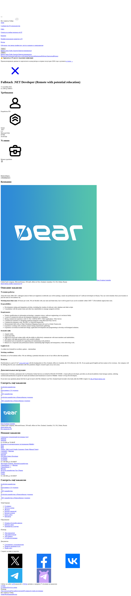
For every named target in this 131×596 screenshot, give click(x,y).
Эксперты (31, 56)
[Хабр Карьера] (8, 19)
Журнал (55, 56)
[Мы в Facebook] (44, 567)
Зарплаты (50, 56)
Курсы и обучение (22, 56)
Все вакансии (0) (16, 283)
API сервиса (9, 536)
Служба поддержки (11, 538)
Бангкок (11, 451)
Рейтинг (44, 56)
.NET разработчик (7, 394)
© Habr (3, 586)
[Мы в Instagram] (101, 567)
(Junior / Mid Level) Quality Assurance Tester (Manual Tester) (19, 449)
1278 (13, 584)
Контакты (8, 516)
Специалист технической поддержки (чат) (14, 437)
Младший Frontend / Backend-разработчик (14, 463)
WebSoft (3, 438)
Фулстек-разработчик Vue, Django (12, 470)
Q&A (6, 594)
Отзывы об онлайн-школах (13, 523)
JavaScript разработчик (8, 387)
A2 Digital (4, 458)
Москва (15, 465)
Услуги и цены (9, 508)
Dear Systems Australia (104, 280)
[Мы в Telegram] (15, 582)
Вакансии (4, 56)
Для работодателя (10, 534)
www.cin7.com (23, 363)
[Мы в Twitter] (15, 567)
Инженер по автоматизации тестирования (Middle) (17, 444)
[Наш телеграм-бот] (44, 582)
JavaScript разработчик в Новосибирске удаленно (17, 397)
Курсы (15, 594)
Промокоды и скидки (12, 526)
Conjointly (4, 451)
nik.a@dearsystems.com (97, 379)
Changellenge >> (6, 465)
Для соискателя (10, 533)
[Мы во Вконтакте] (72, 567)
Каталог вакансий (10, 511)
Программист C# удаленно (9, 390)
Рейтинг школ (9, 524)
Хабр (2, 594)
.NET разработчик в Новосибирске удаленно (15, 401)
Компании (38, 56)
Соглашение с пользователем (14, 544)
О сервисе (8, 506)
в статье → (69, 61)
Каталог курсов (10, 513)
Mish (2, 446)
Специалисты (11, 56)
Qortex (3, 472)
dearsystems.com (6, 283)
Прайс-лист (8, 548)
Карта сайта (8, 515)
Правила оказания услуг (13, 546)
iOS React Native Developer (9, 456)
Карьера (10, 594)
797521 (25, 584)
